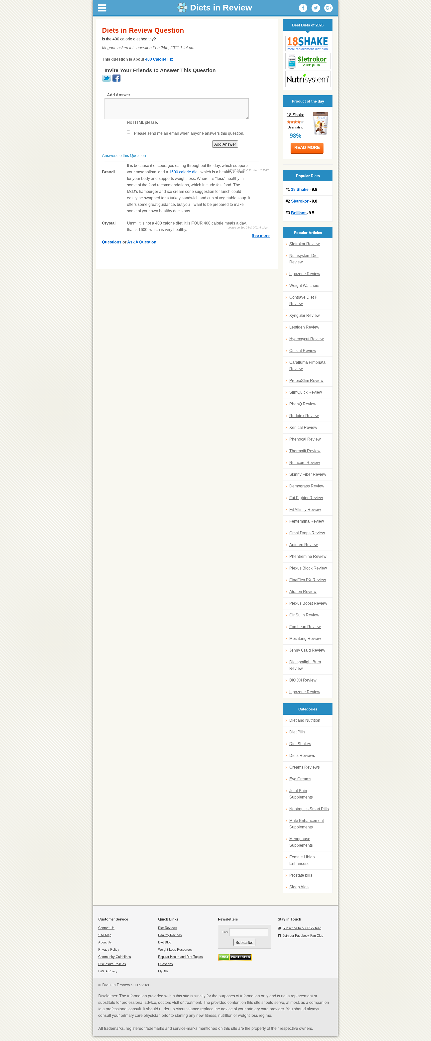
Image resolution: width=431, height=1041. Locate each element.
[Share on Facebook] (116, 81)
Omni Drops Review (307, 533)
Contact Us (106, 928)
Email (225, 931)
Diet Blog (164, 942)
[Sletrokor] (307, 61)
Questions (165, 964)
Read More (307, 147)
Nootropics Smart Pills (309, 809)
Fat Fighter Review (306, 498)
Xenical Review (303, 427)
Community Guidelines (114, 957)
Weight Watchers (304, 285)
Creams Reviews (304, 767)
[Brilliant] (307, 79)
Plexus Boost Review (308, 603)
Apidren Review (303, 545)
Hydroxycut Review (306, 339)
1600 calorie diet (184, 172)
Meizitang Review (305, 638)
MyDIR (163, 971)
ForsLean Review (305, 627)
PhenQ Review (302, 404)
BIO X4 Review (303, 680)
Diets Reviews (302, 755)
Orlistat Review (302, 350)
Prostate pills (300, 875)
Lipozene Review (304, 274)
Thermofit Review (305, 451)
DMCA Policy (107, 971)
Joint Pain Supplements (301, 794)
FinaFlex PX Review (307, 580)
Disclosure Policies (112, 964)
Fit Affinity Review (305, 509)
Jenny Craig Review (307, 650)
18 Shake (295, 115)
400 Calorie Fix (159, 59)
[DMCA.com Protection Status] (235, 959)
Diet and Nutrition (304, 720)
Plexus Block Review (308, 568)
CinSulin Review (304, 615)
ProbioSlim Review (306, 380)
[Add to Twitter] (316, 8)
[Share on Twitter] (106, 81)
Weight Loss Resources (175, 949)
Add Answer (118, 95)
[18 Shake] (307, 43)
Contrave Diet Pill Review (305, 300)
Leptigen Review (304, 327)
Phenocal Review (305, 439)
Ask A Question (141, 242)
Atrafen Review (303, 591)
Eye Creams (300, 779)
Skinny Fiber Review (307, 474)
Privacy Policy (108, 949)
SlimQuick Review (305, 392)
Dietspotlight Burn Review (305, 665)
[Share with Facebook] (303, 8)
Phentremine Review (307, 556)
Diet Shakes (300, 744)
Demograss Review (306, 486)
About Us (105, 942)
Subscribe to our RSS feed (302, 928)
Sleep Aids (299, 887)
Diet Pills (297, 732)
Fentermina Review (306, 521)
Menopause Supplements (301, 842)
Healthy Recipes (170, 935)
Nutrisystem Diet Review (304, 258)
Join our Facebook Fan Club (303, 935)
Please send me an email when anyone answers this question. (189, 133)
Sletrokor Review (304, 244)
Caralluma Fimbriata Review (307, 365)
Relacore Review (304, 463)
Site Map (104, 935)
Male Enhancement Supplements (306, 823)
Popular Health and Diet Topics (180, 957)
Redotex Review (304, 416)
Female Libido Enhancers (302, 860)
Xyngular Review (304, 315)
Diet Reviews (167, 928)
